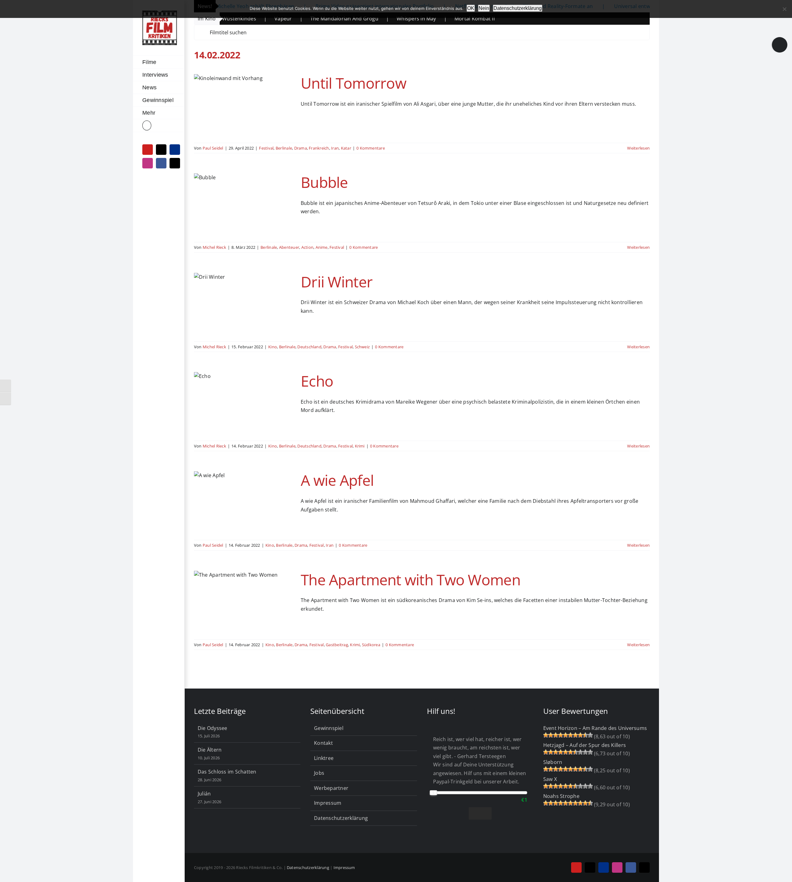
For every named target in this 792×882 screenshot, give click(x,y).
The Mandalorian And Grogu (304, 18)
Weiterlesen (638, 148)
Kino (272, 347)
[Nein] (784, 9)
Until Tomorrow (353, 83)
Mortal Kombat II (434, 18)
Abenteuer (289, 247)
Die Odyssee (212, 728)
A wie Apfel (337, 480)
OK (470, 8)
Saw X (550, 779)
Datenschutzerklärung (341, 818)
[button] (158, 125)
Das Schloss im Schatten (227, 771)
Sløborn (552, 762)
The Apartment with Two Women (410, 580)
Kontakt (323, 743)
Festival (266, 148)
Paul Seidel (213, 148)
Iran (335, 148)
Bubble (324, 182)
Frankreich (319, 148)
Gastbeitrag (337, 644)
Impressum (327, 802)
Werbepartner (331, 788)
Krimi (360, 446)
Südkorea (371, 644)
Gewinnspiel (328, 728)
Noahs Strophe (561, 796)
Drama (300, 148)
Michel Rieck (214, 247)
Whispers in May (376, 18)
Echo (317, 381)
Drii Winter (336, 282)
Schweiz (362, 347)
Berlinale (284, 148)
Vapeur (243, 18)
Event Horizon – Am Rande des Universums (595, 728)
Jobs (319, 773)
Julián (204, 793)
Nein (484, 8)
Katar (346, 148)
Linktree (324, 758)
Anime (322, 247)
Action (307, 247)
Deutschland (309, 347)
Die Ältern (210, 749)
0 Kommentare (370, 148)
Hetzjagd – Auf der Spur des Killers (584, 745)
